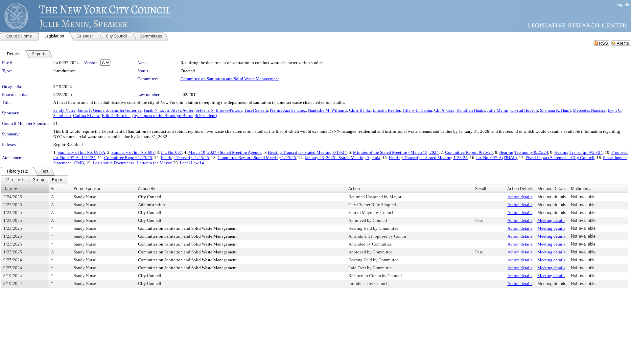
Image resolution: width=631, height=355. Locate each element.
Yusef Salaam (256, 110)
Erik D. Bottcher (116, 115)
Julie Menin (497, 110)
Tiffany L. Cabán (417, 110)
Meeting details (551, 220)
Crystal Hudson (524, 110)
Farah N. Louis (157, 110)
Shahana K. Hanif (555, 110)
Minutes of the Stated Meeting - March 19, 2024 (396, 152)
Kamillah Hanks (470, 110)
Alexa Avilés (182, 110)
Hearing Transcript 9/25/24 (578, 152)
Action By (146, 188)
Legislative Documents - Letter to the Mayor (132, 162)
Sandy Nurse (64, 110)
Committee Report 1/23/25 (128, 157)
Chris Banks (360, 110)
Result (480, 188)
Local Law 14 (192, 162)
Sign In (623, 4)
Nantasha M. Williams (327, 110)
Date (7, 188)
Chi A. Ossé (444, 110)
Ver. (54, 188)
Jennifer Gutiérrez (126, 110)
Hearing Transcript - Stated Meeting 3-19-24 (307, 152)
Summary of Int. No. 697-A (81, 152)
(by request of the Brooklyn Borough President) (174, 115)
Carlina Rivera (86, 115)
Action (354, 188)
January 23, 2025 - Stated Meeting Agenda (342, 157)
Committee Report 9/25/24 (469, 152)
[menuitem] (15, 180)
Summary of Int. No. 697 (133, 152)
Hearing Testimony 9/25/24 (523, 152)
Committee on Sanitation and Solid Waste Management (229, 78)
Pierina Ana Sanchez (288, 110)
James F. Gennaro (93, 110)
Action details (519, 196)
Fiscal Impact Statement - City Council (560, 157)
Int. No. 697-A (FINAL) (496, 157)
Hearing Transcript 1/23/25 (185, 157)
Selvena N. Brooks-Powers (219, 110)
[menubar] (34, 180)
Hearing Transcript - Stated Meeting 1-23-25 (428, 157)
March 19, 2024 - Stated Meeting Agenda (225, 152)
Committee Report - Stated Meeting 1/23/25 (257, 157)
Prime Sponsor (87, 188)
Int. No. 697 (171, 152)
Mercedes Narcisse (589, 110)
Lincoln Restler (386, 110)
